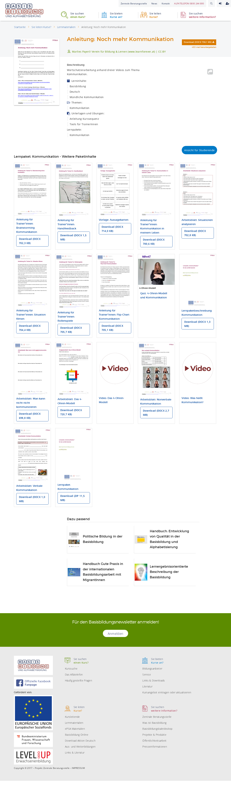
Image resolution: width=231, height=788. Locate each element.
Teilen (210, 72)
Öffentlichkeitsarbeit (154, 740)
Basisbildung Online (76, 734)
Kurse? (155, 15)
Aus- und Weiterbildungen (80, 746)
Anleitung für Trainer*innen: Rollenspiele (66, 316)
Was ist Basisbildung (154, 722)
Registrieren (227, 3)
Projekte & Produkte (154, 734)
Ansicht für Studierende (199, 150)
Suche (211, 3)
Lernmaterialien (74, 722)
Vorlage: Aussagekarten (113, 220)
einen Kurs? (77, 15)
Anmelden (220, 3)
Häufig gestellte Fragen (78, 680)
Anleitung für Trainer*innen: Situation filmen (31, 314)
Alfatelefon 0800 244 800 (189, 3)
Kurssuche (71, 668)
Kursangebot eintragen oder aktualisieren (166, 692)
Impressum (78, 768)
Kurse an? (116, 15)
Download (198, 42)
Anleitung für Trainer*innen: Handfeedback (67, 224)
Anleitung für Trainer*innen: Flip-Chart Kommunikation (114, 314)
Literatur (147, 686)
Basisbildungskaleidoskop (157, 728)
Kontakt (166, 3)
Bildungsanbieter (152, 668)
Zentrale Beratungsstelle (134, 3)
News (154, 3)
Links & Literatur (74, 752)
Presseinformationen (154, 746)
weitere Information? (202, 15)
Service (146, 674)
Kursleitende (72, 716)
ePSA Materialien (75, 728)
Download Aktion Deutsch (80, 740)
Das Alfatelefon (74, 674)
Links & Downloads (153, 680)
